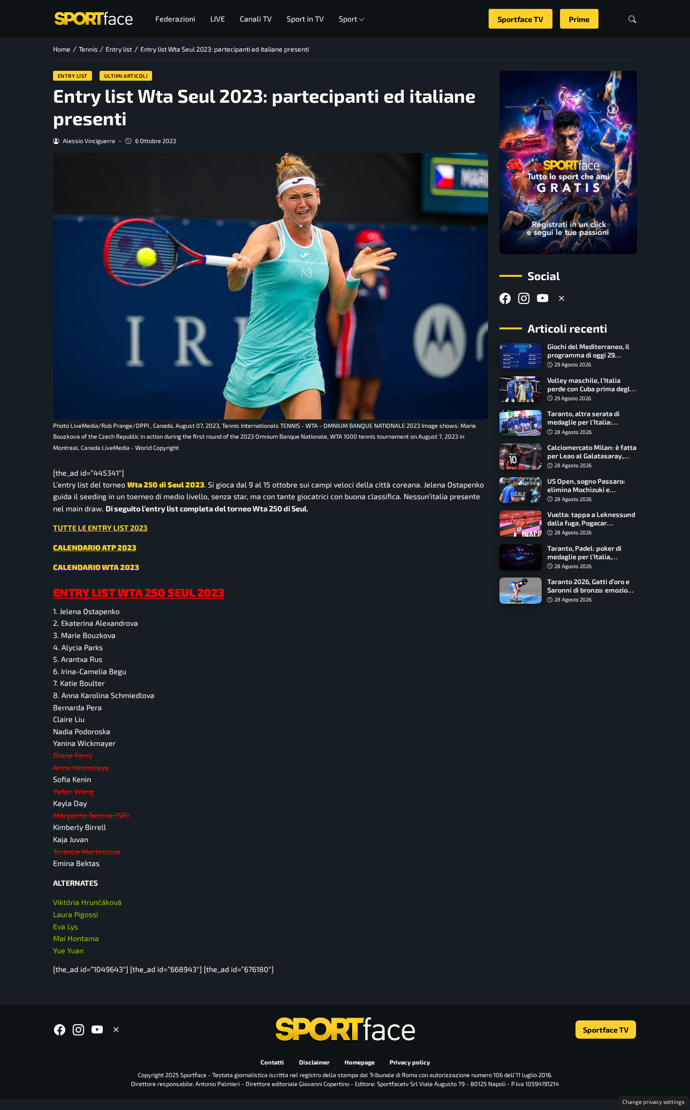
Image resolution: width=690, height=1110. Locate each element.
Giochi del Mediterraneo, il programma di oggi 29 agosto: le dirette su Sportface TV (588, 359)
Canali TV (256, 18)
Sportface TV (520, 19)
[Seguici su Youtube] (542, 298)
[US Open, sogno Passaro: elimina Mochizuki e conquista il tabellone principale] (520, 490)
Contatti (272, 1062)
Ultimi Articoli (126, 76)
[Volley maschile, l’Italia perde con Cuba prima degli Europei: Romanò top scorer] (520, 389)
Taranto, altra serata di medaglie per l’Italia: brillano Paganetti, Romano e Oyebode (590, 426)
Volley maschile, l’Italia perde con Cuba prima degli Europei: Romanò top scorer (590, 388)
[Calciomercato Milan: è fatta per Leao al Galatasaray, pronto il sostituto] (520, 456)
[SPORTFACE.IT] (93, 17)
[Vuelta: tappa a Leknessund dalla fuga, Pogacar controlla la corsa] (520, 523)
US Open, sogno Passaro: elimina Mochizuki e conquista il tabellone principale (586, 493)
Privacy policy (410, 1062)
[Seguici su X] (561, 298)
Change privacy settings (653, 1101)
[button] (632, 19)
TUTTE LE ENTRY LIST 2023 (100, 527)
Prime (579, 19)
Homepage (360, 1062)
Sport (348, 18)
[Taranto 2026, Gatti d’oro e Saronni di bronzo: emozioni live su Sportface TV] (520, 591)
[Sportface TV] (568, 162)
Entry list (73, 76)
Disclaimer (314, 1062)
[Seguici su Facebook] (505, 298)
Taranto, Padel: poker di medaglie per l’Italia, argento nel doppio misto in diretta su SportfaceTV (590, 561)
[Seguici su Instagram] (523, 298)
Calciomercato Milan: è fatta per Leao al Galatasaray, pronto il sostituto (591, 455)
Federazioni (175, 18)
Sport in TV (305, 18)
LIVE (217, 18)
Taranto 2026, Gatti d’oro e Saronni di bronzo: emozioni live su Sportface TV (590, 590)
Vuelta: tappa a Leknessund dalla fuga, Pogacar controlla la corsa (591, 522)
